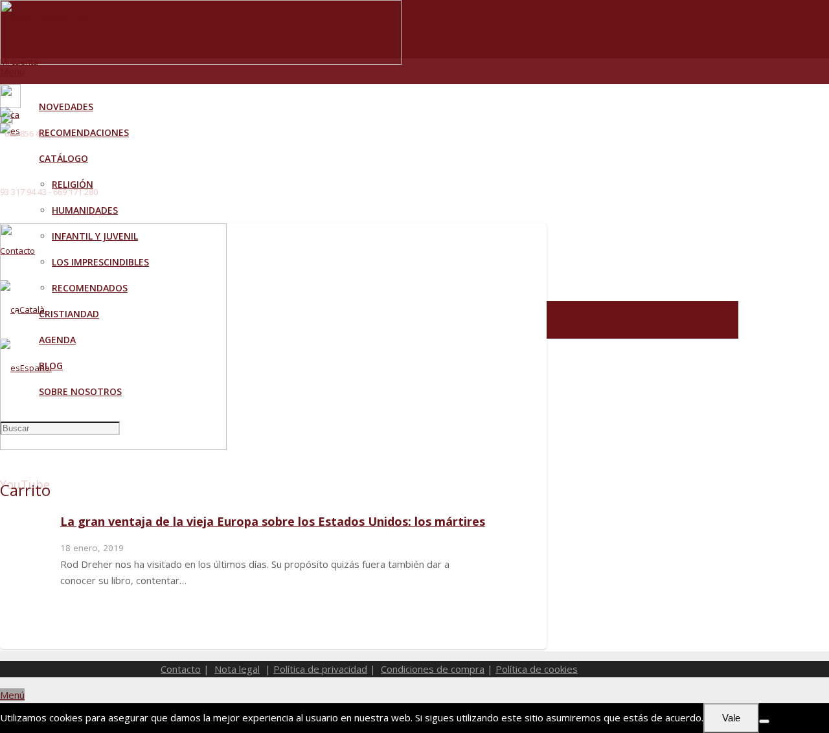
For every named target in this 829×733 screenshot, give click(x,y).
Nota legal (237, 668)
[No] (764, 721)
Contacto (181, 668)
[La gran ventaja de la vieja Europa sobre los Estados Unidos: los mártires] (113, 446)
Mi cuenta (19, 61)
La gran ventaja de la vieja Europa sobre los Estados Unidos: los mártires (272, 521)
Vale (731, 717)
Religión (73, 19)
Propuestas (34, 19)
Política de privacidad (320, 668)
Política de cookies (536, 668)
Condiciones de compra (432, 668)
